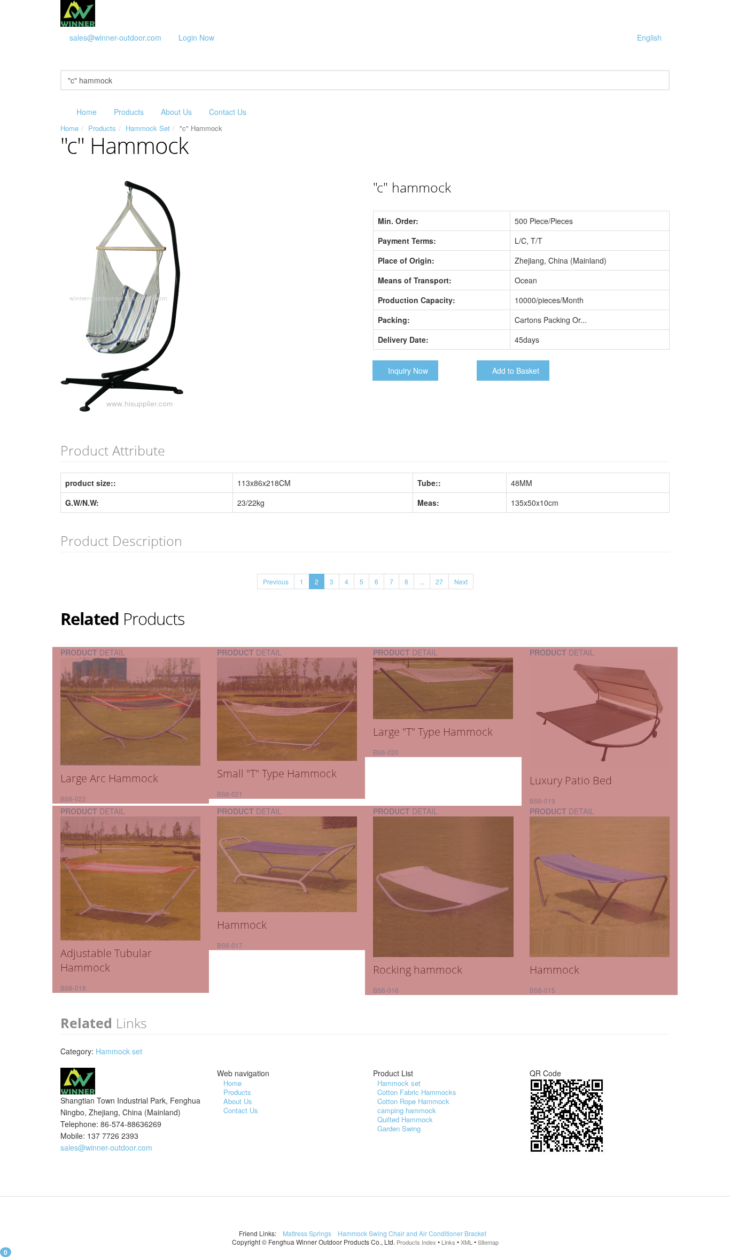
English (649, 37)
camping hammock (406, 1110)
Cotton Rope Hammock (413, 1101)
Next (461, 581)
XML (466, 1242)
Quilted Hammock (405, 1119)
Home (86, 111)
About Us (176, 111)
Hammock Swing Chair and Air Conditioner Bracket (413, 1233)
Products (129, 111)
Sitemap (488, 1242)
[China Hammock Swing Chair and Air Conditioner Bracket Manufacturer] (77, 12)
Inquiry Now (408, 370)
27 (439, 581)
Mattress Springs (308, 1233)
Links (448, 1242)
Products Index (416, 1242)
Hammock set (119, 1051)
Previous (276, 581)
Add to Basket (515, 370)
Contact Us (227, 111)
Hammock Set (148, 128)
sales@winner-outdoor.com (115, 37)
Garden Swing (399, 1128)
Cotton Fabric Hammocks (416, 1092)
